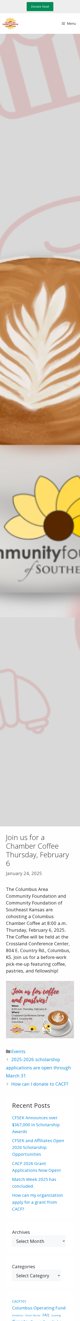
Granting (56, 1315)
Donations (17, 1315)
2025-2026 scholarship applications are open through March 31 (38, 1067)
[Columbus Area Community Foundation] (10, 23)
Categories (23, 1266)
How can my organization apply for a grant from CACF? (37, 1202)
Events (18, 1051)
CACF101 (19, 1301)
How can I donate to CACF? (39, 1084)
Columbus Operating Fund (39, 1308)
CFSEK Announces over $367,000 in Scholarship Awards (36, 1124)
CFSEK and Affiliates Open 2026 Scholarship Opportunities (38, 1147)
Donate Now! (40, 6)
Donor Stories (32, 1315)
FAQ (45, 1315)
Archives (21, 1232)
